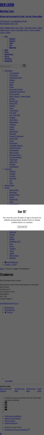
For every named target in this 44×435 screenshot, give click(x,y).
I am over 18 (22, 227)
